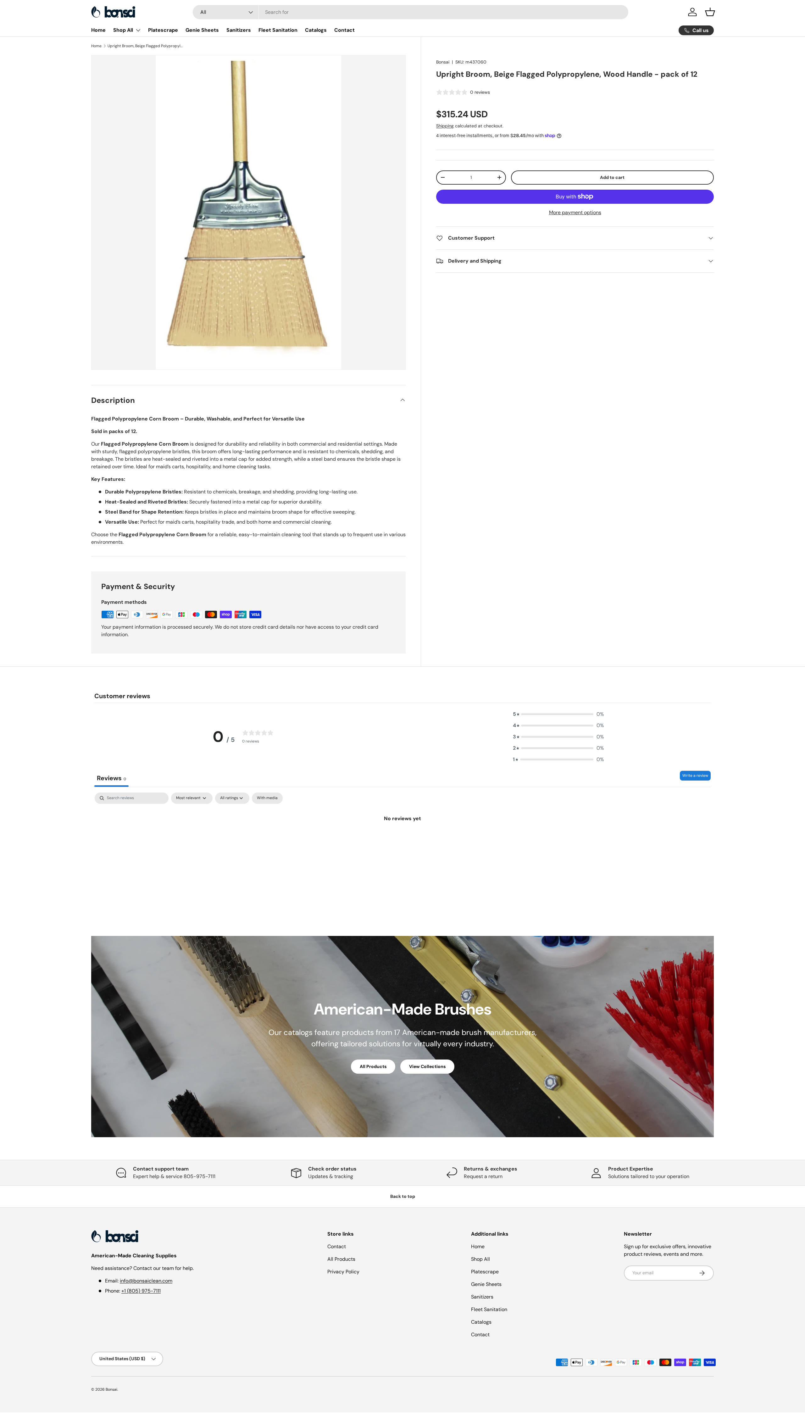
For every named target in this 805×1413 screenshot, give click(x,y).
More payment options (575, 212)
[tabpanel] (402, 839)
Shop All (123, 30)
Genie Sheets (202, 30)
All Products (373, 1066)
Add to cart (612, 177)
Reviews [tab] (111, 778)
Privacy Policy (343, 1271)
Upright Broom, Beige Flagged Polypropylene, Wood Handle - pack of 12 (145, 45)
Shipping (445, 126)
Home (98, 30)
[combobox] (410, 12)
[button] (710, 12)
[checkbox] (267, 798)
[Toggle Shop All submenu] (138, 30)
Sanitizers (238, 30)
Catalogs (316, 30)
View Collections (427, 1066)
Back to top (402, 1196)
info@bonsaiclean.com (146, 1280)
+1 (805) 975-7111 (141, 1291)
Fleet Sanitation (277, 30)
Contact (344, 30)
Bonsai (442, 62)
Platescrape (163, 30)
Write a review (695, 775)
